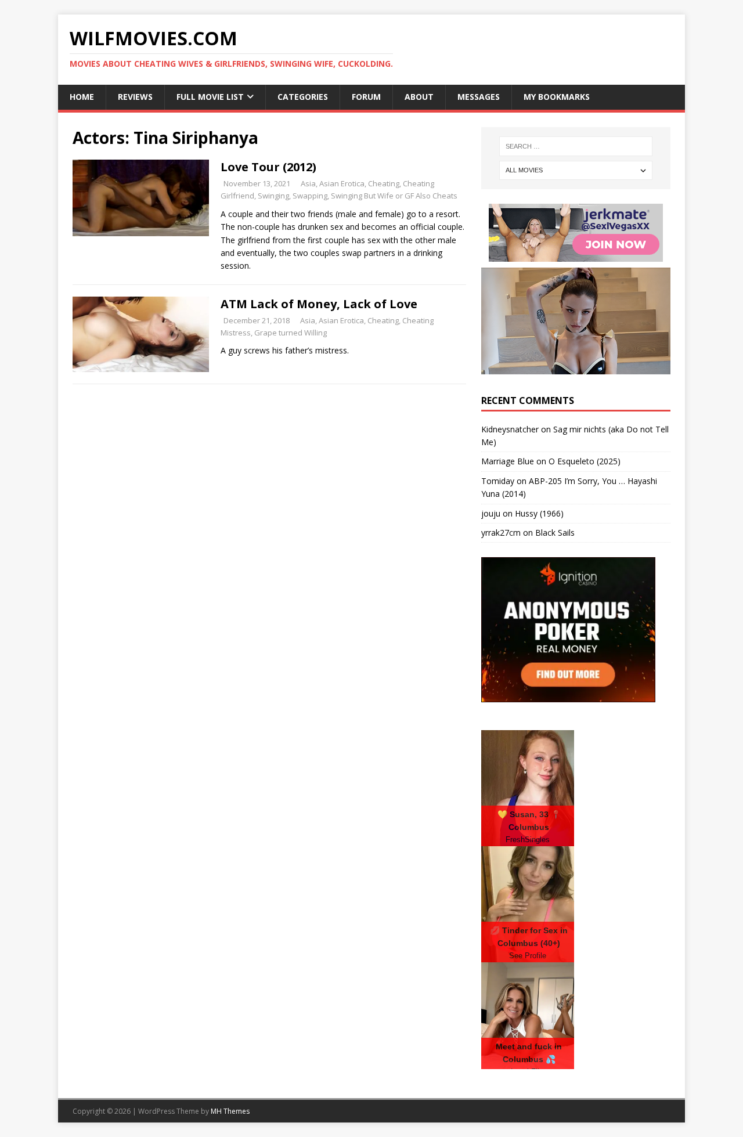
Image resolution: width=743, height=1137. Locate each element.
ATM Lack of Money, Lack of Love (319, 304)
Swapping (310, 195)
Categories (302, 96)
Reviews (135, 96)
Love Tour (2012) (268, 167)
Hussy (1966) (539, 513)
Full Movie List (210, 96)
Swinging (273, 195)
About (419, 96)
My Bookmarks (557, 96)
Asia (308, 183)
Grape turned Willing (290, 332)
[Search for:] (575, 146)
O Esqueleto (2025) (585, 461)
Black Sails (555, 532)
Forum (366, 96)
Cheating (383, 183)
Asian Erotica (342, 183)
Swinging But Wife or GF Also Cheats (394, 195)
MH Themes (230, 1111)
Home (82, 96)
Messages (478, 96)
